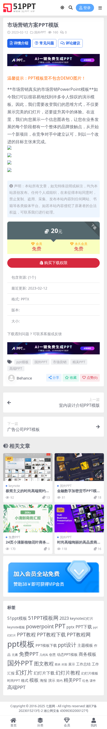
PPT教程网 (79, 634)
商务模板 (87, 654)
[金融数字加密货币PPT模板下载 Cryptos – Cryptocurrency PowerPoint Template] (79, 467)
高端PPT (15, 368)
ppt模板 (22, 362)
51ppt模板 (17, 618)
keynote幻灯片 (81, 618)
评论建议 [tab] (73, 42)
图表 (58, 664)
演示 (51, 680)
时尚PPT (13, 680)
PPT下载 (84, 627)
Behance (24, 378)
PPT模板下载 (46, 645)
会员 (39, 244)
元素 (15, 655)
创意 (52, 654)
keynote (14, 486)
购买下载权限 (56, 263)
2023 (64, 618)
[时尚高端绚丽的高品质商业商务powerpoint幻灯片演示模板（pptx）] (79, 518)
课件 (93, 681)
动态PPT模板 (67, 654)
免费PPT (14, 537)
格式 (24, 680)
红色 (85, 680)
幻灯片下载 (44, 673)
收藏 (73, 378)
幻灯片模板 (89, 673)
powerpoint (40, 626)
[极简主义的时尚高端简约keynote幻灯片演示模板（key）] (27, 467)
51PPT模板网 (43, 617)
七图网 (50, 706)
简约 (59, 680)
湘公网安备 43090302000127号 (66, 711)
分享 (55, 378)
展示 (71, 664)
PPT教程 (26, 634)
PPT (60, 626)
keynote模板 (16, 627)
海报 (43, 680)
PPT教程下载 (51, 634)
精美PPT (78, 362)
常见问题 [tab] (46, 42)
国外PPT (40, 32)
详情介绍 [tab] (21, 42)
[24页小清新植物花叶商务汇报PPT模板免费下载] (27, 518)
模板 (34, 680)
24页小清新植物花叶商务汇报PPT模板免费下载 (28, 544)
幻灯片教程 (68, 672)
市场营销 (59, 362)
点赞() (92, 378)
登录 (87, 8)
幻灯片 (24, 672)
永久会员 (81, 244)
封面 (64, 664)
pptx (70, 626)
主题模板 (85, 645)
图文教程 (44, 663)
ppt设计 (67, 644)
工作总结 (83, 664)
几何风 (43, 655)
